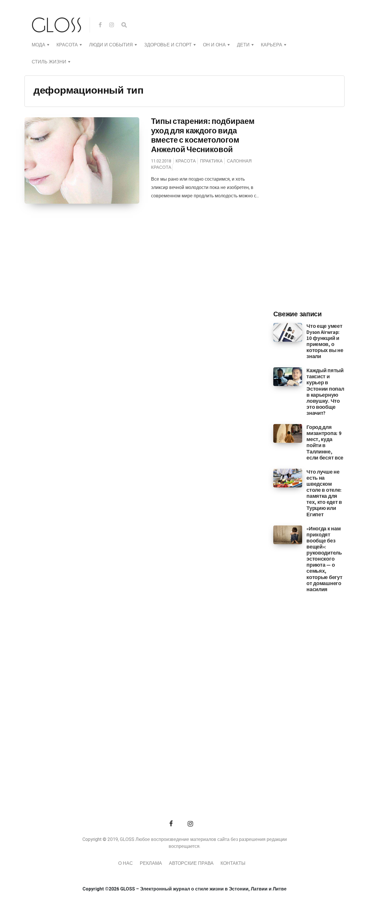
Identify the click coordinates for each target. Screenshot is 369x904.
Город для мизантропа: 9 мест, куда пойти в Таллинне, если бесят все (324, 442)
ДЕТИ (243, 44)
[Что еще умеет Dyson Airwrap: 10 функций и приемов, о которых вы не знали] (287, 331)
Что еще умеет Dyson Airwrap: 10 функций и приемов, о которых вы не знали (324, 341)
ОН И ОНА (214, 44)
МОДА (38, 44)
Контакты (233, 863)
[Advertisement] (316, 210)
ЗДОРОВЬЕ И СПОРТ (168, 44)
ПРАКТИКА (211, 161)
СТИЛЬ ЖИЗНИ (49, 61)
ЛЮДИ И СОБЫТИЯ (111, 44)
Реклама (151, 863)
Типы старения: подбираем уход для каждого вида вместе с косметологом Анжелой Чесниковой (203, 135)
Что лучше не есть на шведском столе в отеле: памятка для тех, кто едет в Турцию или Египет (324, 493)
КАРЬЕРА (271, 44)
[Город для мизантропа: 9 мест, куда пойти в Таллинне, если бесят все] (287, 433)
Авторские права (191, 863)
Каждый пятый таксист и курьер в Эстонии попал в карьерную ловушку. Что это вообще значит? (325, 391)
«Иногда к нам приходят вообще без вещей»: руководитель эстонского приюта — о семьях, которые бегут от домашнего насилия (324, 559)
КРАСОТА (67, 44)
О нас (125, 863)
